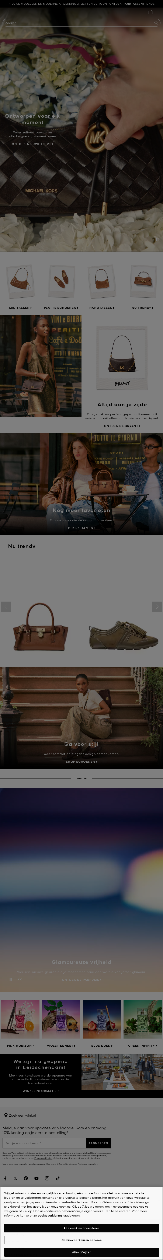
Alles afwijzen (81, 1252)
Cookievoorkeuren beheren (82, 1240)
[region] (81, 1223)
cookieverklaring (50, 1215)
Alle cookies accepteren (82, 1228)
